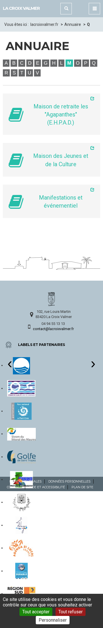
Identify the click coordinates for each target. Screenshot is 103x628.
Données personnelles (69, 481)
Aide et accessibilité (47, 487)
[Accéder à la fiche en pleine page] (60, 98)
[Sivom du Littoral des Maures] (21, 433)
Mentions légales (25, 481)
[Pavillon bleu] (21, 365)
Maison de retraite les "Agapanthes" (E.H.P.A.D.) (60, 114)
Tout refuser (70, 611)
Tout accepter (35, 611)
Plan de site (82, 487)
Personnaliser (53, 620)
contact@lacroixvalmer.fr (53, 329)
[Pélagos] (21, 525)
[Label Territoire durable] (21, 570)
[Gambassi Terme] (21, 502)
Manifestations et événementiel (60, 201)
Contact (14, 487)
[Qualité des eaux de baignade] (21, 388)
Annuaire (72, 24)
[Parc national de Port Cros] (21, 411)
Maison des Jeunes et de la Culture (60, 160)
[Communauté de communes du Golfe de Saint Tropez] (21, 456)
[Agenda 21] (21, 547)
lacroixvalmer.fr (44, 24)
